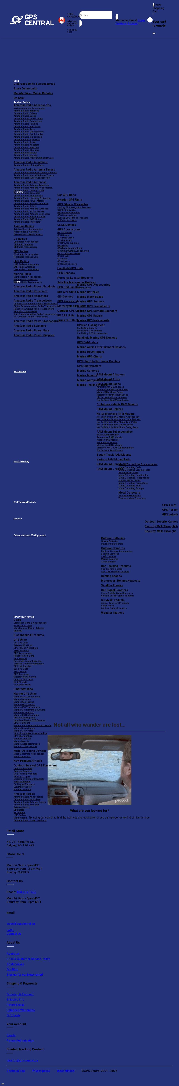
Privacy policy (41, 1071)
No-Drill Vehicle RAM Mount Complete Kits (119, 419)
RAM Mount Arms (108, 379)
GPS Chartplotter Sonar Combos (98, 361)
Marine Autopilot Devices (27, 744)
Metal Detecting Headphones (134, 477)
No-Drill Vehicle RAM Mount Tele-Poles (117, 422)
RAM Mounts (20, 371)
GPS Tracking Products (25, 502)
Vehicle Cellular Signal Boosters (117, 595)
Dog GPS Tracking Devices (115, 571)
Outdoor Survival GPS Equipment (30, 535)
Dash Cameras (108, 556)
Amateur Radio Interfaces (27, 126)
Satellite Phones (112, 585)
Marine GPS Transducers (93, 306)
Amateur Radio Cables (25, 113)
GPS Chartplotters (89, 366)
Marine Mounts (21, 741)
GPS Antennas (64, 232)
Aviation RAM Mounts (108, 440)
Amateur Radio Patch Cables (28, 134)
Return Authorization (20, 1040)
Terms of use (16, 1071)
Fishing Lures (84, 287)
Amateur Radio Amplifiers (31, 162)
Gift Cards (13, 1015)
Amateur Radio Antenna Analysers (31, 185)
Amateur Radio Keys (24, 129)
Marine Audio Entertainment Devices (101, 347)
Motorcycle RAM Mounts (109, 445)
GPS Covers (63, 261)
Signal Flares (107, 605)
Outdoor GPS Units (23, 679)
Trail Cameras (108, 561)
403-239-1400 (26, 892)
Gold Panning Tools (128, 472)
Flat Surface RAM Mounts (110, 450)
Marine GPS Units (25, 693)
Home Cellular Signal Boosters (117, 593)
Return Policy (15, 1005)
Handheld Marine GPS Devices (97, 337)
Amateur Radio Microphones (29, 131)
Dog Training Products (116, 566)
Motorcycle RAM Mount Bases (112, 394)
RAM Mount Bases (109, 384)
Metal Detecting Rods (130, 485)
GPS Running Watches (68, 212)
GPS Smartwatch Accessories (73, 250)
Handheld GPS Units (70, 268)
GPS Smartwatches (67, 215)
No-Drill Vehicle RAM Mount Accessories (118, 416)
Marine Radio (20, 817)
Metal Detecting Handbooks (133, 475)
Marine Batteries (88, 292)
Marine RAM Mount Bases (110, 392)
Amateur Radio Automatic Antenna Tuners (35, 172)
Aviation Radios (22, 807)
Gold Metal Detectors (130, 495)
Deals (16, 81)
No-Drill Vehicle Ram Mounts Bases (115, 424)
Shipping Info (15, 999)
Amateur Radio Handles (26, 123)
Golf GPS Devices (66, 210)
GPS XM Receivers (67, 264)
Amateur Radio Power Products (30, 820)
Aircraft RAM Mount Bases (110, 387)
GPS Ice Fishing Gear (91, 325)
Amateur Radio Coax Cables (28, 118)
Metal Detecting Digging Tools (134, 470)
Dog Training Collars (111, 569)
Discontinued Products (29, 635)
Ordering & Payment (20, 994)
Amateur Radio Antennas (30, 182)
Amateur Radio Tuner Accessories (32, 177)
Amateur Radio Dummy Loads (29, 190)
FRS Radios (19, 812)
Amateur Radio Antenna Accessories (33, 187)
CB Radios (19, 810)
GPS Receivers (21, 674)
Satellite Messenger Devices (76, 282)
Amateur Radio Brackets (26, 147)
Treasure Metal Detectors (132, 498)
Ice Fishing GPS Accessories (92, 333)
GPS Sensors (66, 273)
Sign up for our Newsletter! (25, 974)
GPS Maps (62, 245)
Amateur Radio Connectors (28, 121)
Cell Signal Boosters (114, 590)
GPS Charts (63, 256)
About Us (13, 953)
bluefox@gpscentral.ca (22, 1060)
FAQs (10, 930)
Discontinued (65, 1071)
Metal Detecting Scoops (131, 488)
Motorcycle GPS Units (25, 676)
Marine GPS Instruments (93, 320)
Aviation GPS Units (69, 199)
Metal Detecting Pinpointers (133, 483)
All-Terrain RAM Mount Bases (112, 397)
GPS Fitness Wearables (72, 204)
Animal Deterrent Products (115, 603)
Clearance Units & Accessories (34, 83)
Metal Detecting (21, 461)
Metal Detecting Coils (130, 467)
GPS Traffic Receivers (68, 253)
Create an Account (127, 23)
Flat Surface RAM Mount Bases (112, 400)
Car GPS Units (66, 195)
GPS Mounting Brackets (69, 248)
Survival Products (113, 600)
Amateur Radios (22, 102)
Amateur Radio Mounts (25, 155)
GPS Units (20, 639)
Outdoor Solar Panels (112, 543)
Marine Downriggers (90, 351)
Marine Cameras (88, 370)
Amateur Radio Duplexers (27, 193)
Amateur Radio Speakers (27, 139)
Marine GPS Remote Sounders (97, 311)
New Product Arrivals (24, 617)
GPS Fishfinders (87, 342)
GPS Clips (62, 258)
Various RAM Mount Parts (114, 459)
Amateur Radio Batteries (26, 110)
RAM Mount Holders (110, 409)
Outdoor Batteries (113, 538)
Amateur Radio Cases (25, 116)
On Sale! (19, 98)
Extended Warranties (21, 1010)
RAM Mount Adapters (111, 374)
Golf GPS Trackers (67, 220)
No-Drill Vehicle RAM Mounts (116, 413)
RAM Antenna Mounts (108, 434)
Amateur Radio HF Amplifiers (29, 165)
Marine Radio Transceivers (28, 282)
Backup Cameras (110, 553)
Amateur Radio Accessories (32, 105)
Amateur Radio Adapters (26, 144)
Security (18, 518)
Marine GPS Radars (90, 315)
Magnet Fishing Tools (130, 480)
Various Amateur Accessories (29, 108)
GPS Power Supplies (68, 243)
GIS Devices (20, 671)
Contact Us (14, 933)
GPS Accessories (69, 229)
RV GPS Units (20, 682)
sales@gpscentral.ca (21, 923)
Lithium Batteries (109, 541)
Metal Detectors (129, 492)
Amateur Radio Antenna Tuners (34, 169)
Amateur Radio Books (25, 142)
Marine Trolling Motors (25, 746)
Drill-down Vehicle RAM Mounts (117, 404)
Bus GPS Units (21, 669)
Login (141, 20)
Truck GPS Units (22, 684)
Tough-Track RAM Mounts (114, 454)
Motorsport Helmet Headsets (120, 580)
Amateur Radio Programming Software (34, 158)
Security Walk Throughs (160, 531)
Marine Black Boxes (90, 296)
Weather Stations (112, 612)
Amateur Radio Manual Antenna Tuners (34, 175)
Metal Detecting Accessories (138, 464)
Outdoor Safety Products (114, 608)
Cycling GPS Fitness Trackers (72, 217)
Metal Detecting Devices (30, 750)
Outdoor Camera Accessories (117, 551)
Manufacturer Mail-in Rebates (33, 93)
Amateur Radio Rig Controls (28, 137)
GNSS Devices (66, 224)
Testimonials (15, 964)
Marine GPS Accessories (93, 284)
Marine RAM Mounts (107, 442)
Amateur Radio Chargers (26, 150)
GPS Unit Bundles (22, 666)
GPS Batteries (64, 240)
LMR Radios (20, 815)
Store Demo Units (25, 88)
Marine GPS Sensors (91, 301)
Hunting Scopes (111, 576)
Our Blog (12, 969)
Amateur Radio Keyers (25, 152)
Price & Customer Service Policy (28, 959)
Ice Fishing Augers (87, 328)
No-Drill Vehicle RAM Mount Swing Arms (117, 427)
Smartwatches (23, 689)
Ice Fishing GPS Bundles (89, 330)
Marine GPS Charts (89, 356)
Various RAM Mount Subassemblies (115, 447)
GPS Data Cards (65, 237)
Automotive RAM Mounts (109, 437)
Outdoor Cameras (113, 548)
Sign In (11, 1035)
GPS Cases (63, 235)
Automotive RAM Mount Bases (112, 389)
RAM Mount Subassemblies (115, 431)
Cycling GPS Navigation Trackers (74, 207)
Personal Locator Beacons (75, 277)
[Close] (154, 33)
